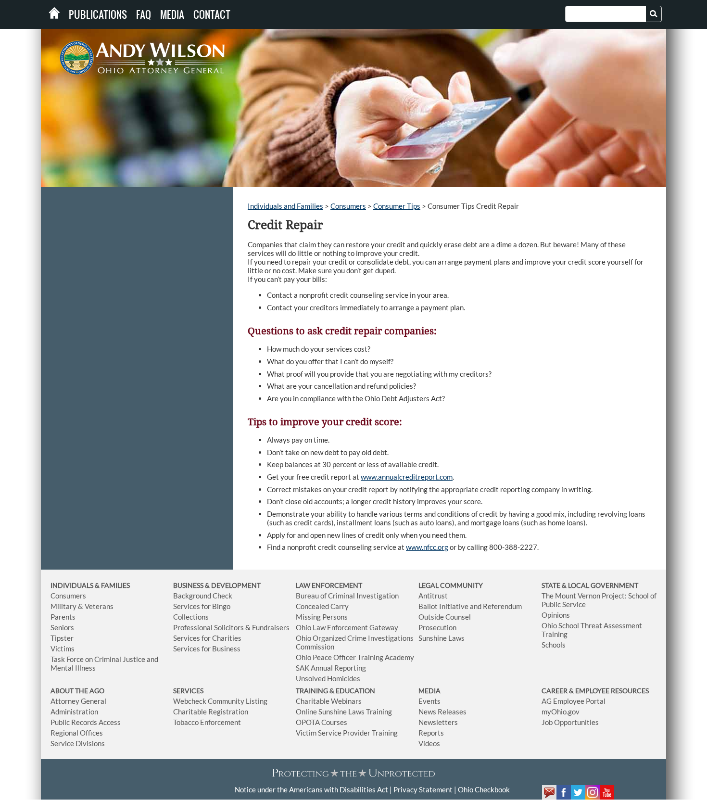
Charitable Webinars (329, 701)
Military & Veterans (82, 606)
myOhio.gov (561, 711)
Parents (63, 616)
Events (429, 701)
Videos (429, 743)
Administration (74, 711)
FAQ (143, 14)
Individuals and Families (285, 206)
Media (172, 14)
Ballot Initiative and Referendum (470, 606)
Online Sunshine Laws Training (344, 711)
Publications (98, 14)
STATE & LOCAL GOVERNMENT (590, 585)
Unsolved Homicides (328, 678)
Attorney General (78, 701)
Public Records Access (85, 722)
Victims (62, 648)
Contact (211, 14)
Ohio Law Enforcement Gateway (347, 627)
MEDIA (429, 691)
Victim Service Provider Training (347, 732)
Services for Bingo (201, 606)
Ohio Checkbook (484, 789)
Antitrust (433, 595)
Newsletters (438, 722)
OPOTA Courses (321, 722)
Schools (554, 644)
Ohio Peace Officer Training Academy (355, 657)
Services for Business (206, 648)
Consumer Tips (396, 206)
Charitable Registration (210, 711)
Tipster (62, 638)
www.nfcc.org (427, 547)
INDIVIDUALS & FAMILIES (90, 585)
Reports (431, 732)
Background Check (202, 595)
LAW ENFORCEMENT (329, 585)
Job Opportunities (570, 722)
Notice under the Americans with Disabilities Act (311, 789)
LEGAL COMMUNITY (450, 585)
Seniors (62, 627)
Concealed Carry (322, 606)
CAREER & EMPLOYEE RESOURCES (595, 691)
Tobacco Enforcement (207, 722)
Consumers (348, 206)
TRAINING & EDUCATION (335, 691)
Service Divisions (77, 743)
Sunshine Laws (441, 638)
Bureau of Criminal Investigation (347, 595)
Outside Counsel (444, 616)
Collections (191, 616)
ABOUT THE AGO (77, 691)
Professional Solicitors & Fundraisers (231, 627)
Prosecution (437, 627)
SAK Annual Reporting (331, 667)
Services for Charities (207, 638)
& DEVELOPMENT (233, 585)
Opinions (556, 614)
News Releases (442, 711)
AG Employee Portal (574, 701)
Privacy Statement (423, 789)
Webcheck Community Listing (220, 701)
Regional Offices (76, 732)
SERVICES (188, 691)
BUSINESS (189, 585)
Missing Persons (322, 616)
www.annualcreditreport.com (407, 476)
